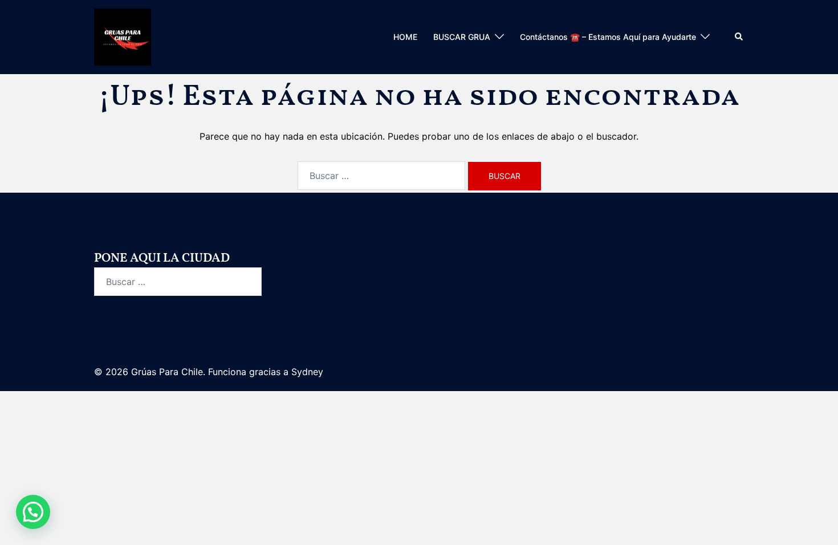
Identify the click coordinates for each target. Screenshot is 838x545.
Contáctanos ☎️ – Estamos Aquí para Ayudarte (608, 37)
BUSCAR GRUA (461, 37)
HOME (405, 37)
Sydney (307, 371)
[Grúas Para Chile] (122, 36)
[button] (739, 37)
